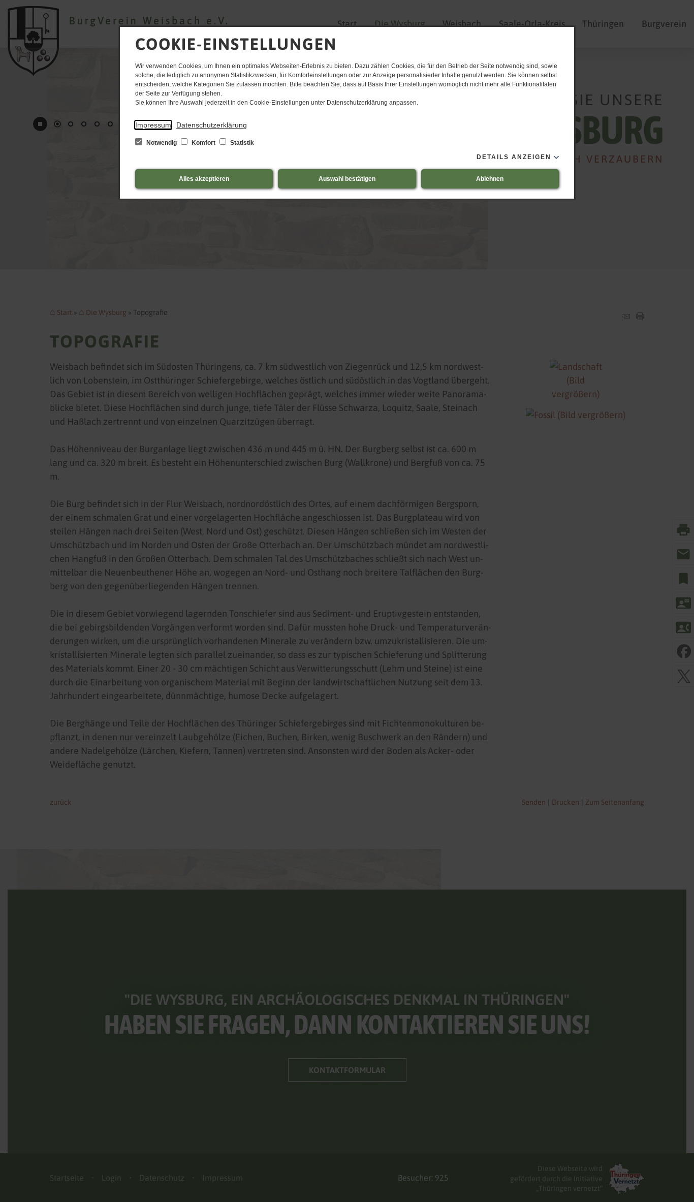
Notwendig (161, 142)
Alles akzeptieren (204, 178)
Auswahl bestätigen (347, 178)
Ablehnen (489, 178)
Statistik (241, 142)
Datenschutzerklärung (211, 125)
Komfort (203, 142)
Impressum (153, 125)
